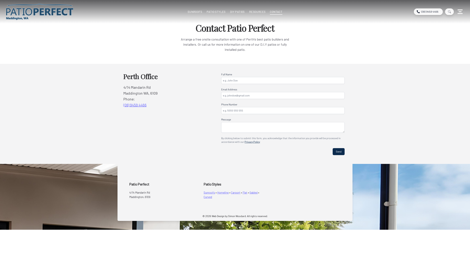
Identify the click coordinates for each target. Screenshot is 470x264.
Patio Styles (216, 11)
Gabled (254, 192)
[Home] (63, 12)
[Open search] (449, 11)
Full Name (226, 74)
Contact (276, 11)
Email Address (229, 89)
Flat (245, 192)
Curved (208, 197)
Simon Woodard (237, 216)
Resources (257, 11)
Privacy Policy (252, 141)
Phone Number (229, 104)
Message (226, 119)
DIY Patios (237, 11)
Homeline (223, 192)
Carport (235, 192)
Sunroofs (195, 11)
